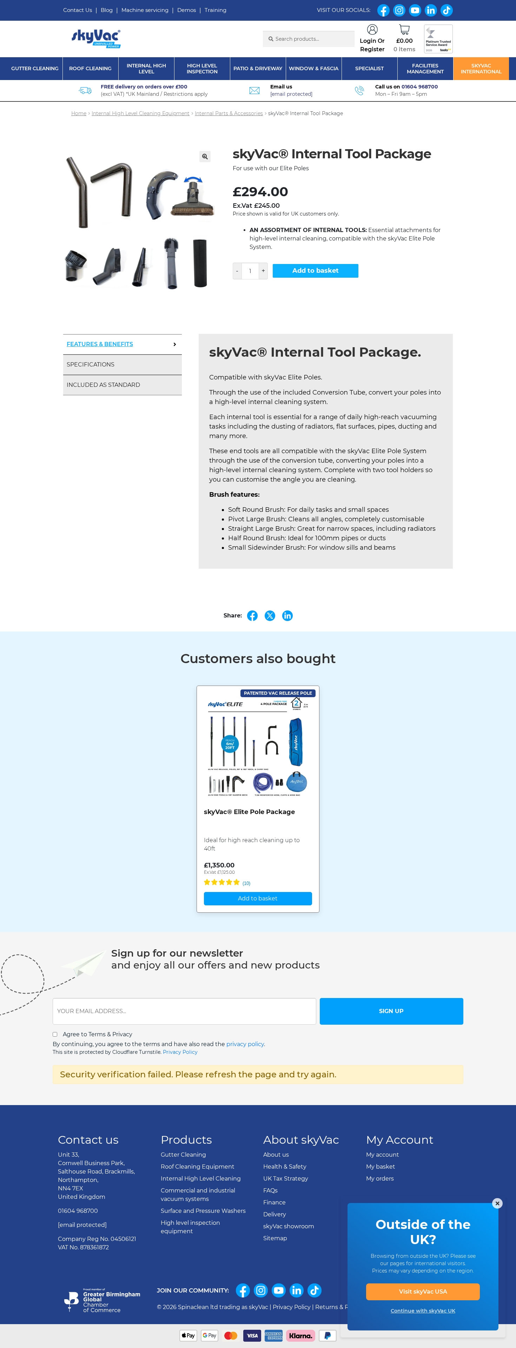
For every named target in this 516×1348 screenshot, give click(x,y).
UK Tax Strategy (285, 1178)
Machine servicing (144, 10)
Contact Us (77, 10)
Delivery (274, 1214)
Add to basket (315, 271)
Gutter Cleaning (35, 69)
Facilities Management (425, 69)
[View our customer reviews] (438, 39)
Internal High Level (146, 69)
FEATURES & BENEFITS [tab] (100, 344)
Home (78, 113)
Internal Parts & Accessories (229, 113)
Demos (186, 10)
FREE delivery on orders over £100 (144, 87)
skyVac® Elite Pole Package (249, 812)
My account (382, 1154)
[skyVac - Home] (96, 39)
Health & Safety (284, 1166)
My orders (380, 1178)
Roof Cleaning (90, 69)
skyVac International (481, 69)
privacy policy (245, 1044)
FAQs (270, 1190)
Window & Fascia (313, 69)
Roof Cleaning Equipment (197, 1166)
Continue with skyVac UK (423, 1311)
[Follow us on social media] (243, 1290)
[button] (205, 156)
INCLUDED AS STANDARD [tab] (103, 385)
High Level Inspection (202, 69)
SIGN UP (391, 1011)
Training (215, 10)
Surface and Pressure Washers (203, 1211)
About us (276, 1154)
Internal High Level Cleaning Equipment (141, 113)
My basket (380, 1166)
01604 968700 (420, 87)
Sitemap (275, 1238)
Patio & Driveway (257, 69)
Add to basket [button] (258, 898)
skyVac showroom (288, 1226)
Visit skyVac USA (423, 1291)
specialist (369, 69)
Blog (107, 10)
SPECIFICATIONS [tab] (90, 364)
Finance (274, 1202)
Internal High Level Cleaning (201, 1178)
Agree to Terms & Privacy (97, 1034)
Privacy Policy (180, 1052)
